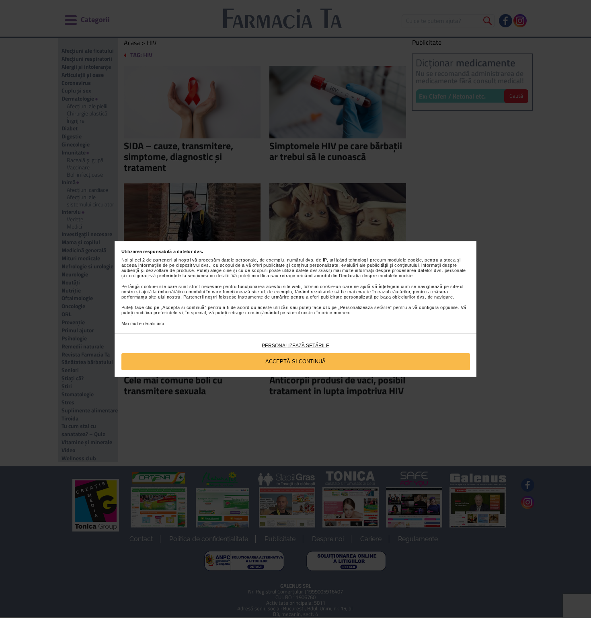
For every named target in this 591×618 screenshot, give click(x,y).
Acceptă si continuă (295, 361)
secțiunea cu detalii (208, 275)
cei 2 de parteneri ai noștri (163, 260)
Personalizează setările (295, 345)
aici (160, 323)
